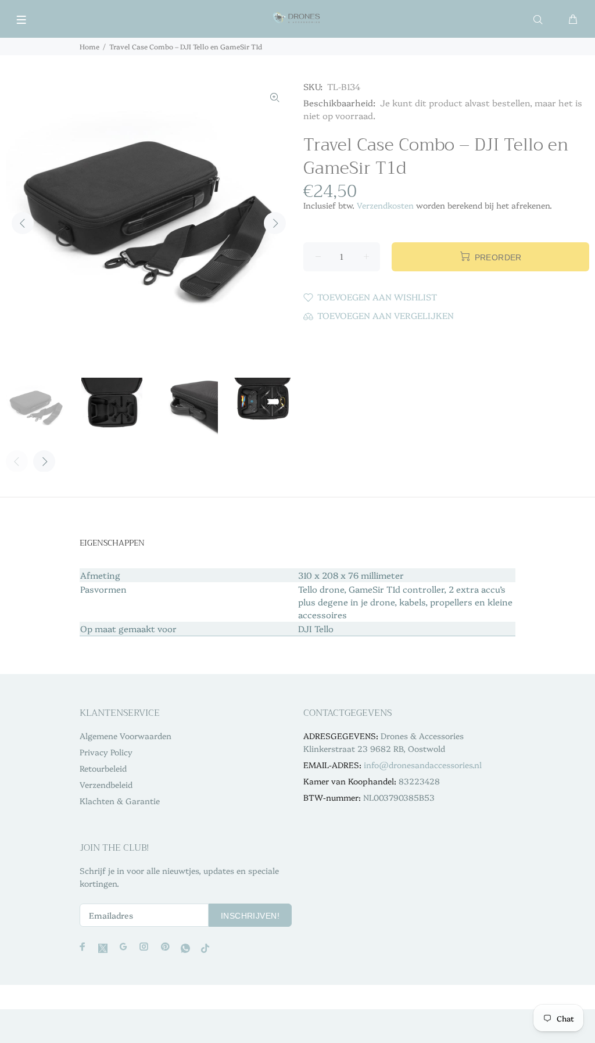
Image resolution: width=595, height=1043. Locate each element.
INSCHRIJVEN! (250, 915)
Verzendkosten (385, 205)
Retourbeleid (103, 768)
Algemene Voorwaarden (125, 735)
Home (89, 46)
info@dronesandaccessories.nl (423, 764)
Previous (23, 223)
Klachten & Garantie (120, 801)
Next (275, 223)
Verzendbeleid (106, 784)
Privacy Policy (106, 752)
